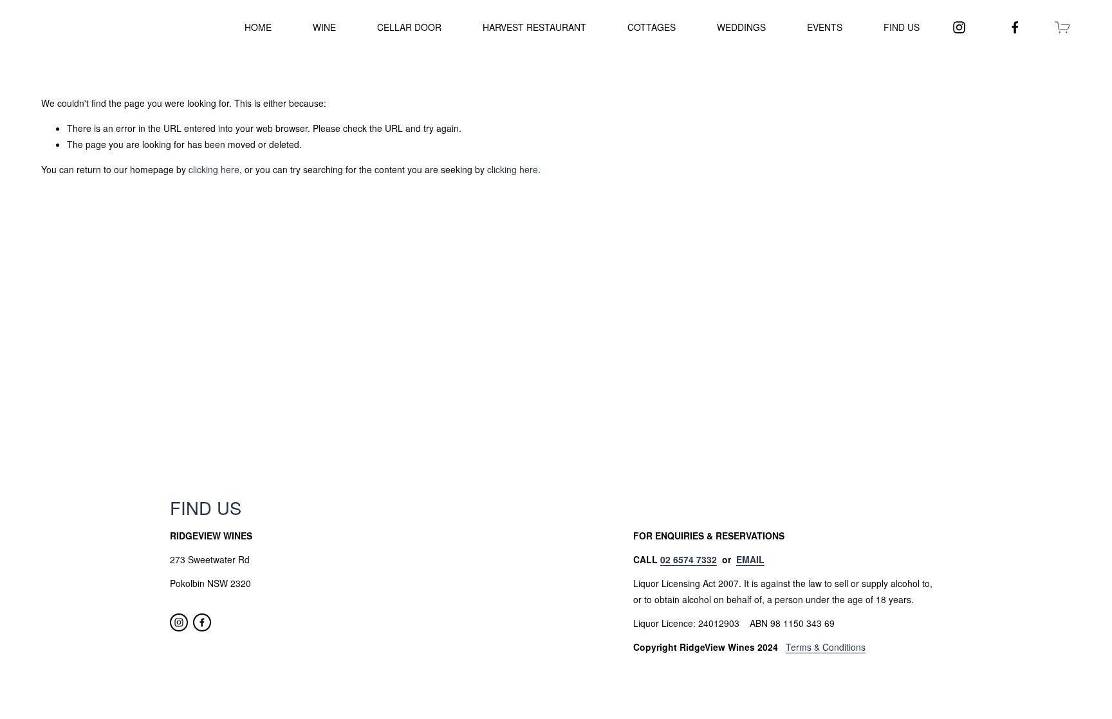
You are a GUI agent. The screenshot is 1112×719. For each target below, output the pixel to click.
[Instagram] (959, 27)
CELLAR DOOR (409, 27)
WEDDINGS (741, 27)
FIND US (902, 27)
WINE (324, 27)
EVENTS (824, 27)
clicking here (214, 169)
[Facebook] (1015, 27)
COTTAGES (651, 27)
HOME (258, 27)
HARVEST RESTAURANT (534, 27)
